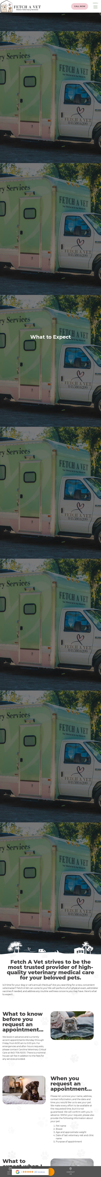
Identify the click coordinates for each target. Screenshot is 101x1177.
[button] (95, 6)
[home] (21, 6)
